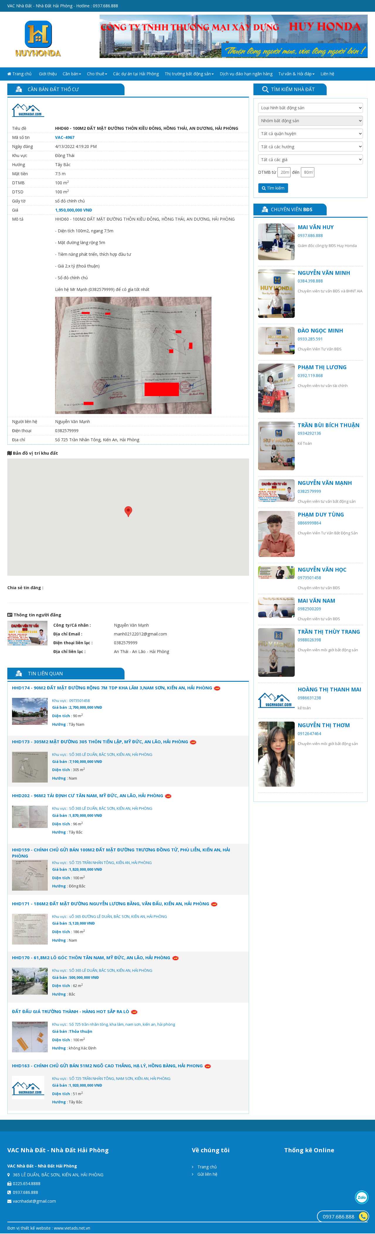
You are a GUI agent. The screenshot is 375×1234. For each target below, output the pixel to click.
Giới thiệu (48, 73)
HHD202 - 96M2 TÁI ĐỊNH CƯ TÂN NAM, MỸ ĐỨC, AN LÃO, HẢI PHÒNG (87, 795)
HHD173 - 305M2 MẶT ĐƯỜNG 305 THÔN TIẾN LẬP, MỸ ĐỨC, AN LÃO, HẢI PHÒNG (100, 741)
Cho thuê (95, 73)
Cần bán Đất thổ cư (53, 89)
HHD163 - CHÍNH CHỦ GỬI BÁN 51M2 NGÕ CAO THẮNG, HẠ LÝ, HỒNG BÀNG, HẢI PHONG (107, 1065)
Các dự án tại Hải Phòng (136, 73)
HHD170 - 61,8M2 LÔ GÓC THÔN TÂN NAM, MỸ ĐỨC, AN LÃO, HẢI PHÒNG (91, 957)
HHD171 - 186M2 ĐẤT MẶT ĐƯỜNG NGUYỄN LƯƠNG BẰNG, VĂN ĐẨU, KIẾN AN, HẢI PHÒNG (110, 903)
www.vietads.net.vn (72, 1228)
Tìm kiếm (275, 188)
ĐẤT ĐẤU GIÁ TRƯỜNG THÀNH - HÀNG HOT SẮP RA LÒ (70, 1011)
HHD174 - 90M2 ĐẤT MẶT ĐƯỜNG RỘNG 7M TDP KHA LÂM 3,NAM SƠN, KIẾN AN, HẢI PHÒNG (112, 688)
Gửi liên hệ (206, 1174)
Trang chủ (21, 73)
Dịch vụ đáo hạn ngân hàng (246, 73)
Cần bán (70, 73)
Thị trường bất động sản (188, 73)
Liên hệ (327, 73)
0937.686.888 (338, 1216)
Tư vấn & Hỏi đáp (295, 73)
